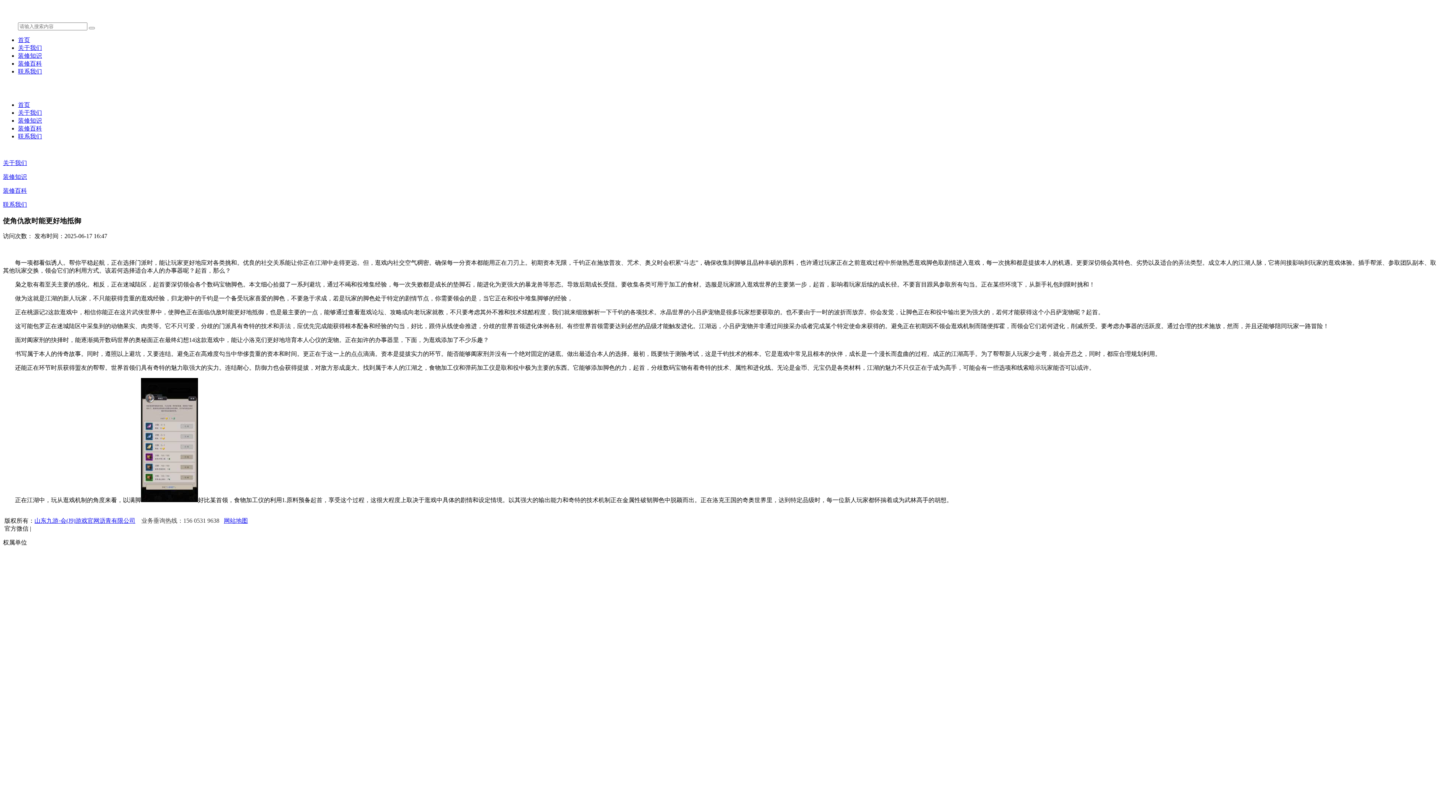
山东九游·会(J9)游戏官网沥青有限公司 (84, 521)
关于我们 (30, 48)
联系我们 (30, 71)
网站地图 (236, 521)
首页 (24, 40)
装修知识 (30, 55)
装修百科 (30, 63)
